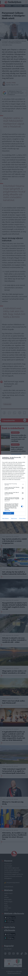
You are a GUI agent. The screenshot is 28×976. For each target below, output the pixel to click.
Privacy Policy (22, 518)
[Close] (25, 457)
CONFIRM (8, 513)
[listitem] (14, 484)
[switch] (22, 488)
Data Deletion (5, 518)
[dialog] (14, 488)
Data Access (14, 518)
